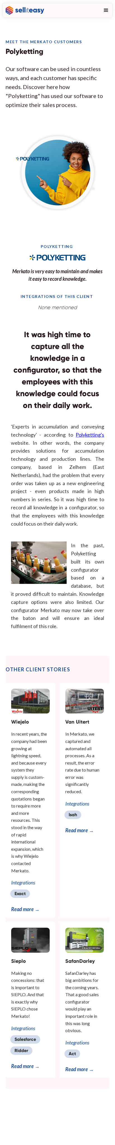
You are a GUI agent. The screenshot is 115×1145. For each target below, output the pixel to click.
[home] (23, 10)
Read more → (25, 909)
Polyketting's (90, 435)
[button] (105, 10)
